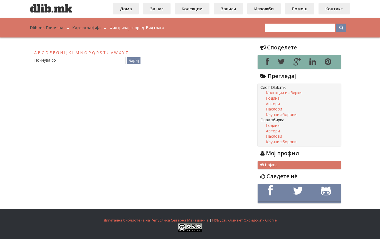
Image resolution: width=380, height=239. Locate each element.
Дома (126, 8)
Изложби (264, 8)
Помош (299, 8)
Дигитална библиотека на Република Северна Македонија (156, 220)
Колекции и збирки (284, 93)
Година (273, 98)
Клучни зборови (281, 115)
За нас (157, 8)
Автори (273, 104)
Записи (228, 8)
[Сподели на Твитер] (283, 63)
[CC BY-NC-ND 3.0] (190, 230)
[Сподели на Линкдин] (314, 63)
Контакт (334, 8)
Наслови (274, 109)
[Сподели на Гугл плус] (299, 63)
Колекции (192, 8)
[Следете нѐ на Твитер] (299, 190)
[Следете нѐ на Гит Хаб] (327, 190)
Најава (269, 165)
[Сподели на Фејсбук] (269, 63)
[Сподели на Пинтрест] (329, 63)
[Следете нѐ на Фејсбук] (271, 190)
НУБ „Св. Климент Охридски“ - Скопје (244, 220)
